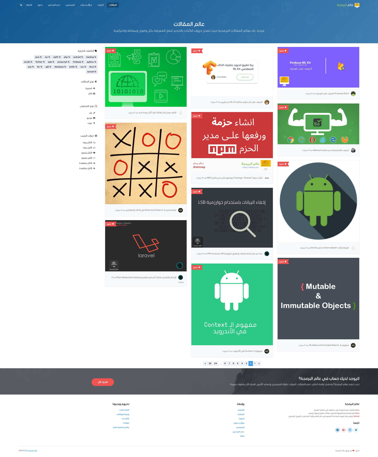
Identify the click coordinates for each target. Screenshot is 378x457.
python (90, 62)
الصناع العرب (124, 410)
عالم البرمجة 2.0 (31, 451)
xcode (27, 62)
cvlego (126, 423)
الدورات (100, 5)
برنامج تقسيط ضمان (121, 427)
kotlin (72, 67)
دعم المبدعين (54, 5)
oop (29, 67)
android (77, 57)
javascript (62, 62)
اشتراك (29, 5)
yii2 (47, 67)
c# (38, 67)
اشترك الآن (103, 382)
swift (55, 57)
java (37, 57)
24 (215, 363)
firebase (77, 62)
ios (46, 57)
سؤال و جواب (86, 5)
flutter (39, 62)
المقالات (113, 5)
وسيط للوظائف (123, 414)
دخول (40, 5)
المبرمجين (70, 5)
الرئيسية (241, 410)
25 (210, 363)
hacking (90, 57)
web (50, 62)
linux (91, 67)
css (82, 67)
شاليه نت (125, 419)
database (59, 67)
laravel (90, 72)
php (66, 57)
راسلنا (242, 436)
